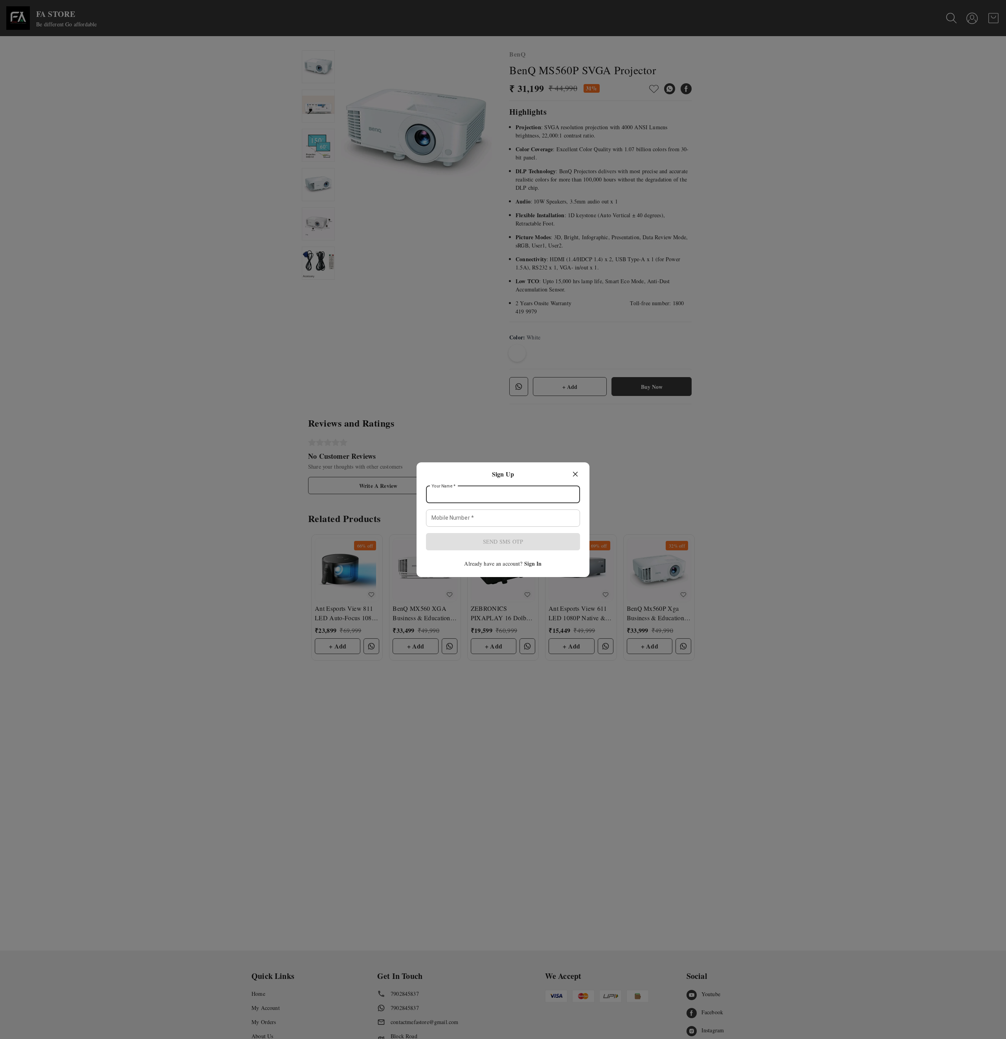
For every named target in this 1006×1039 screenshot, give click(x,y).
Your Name (443, 486)
